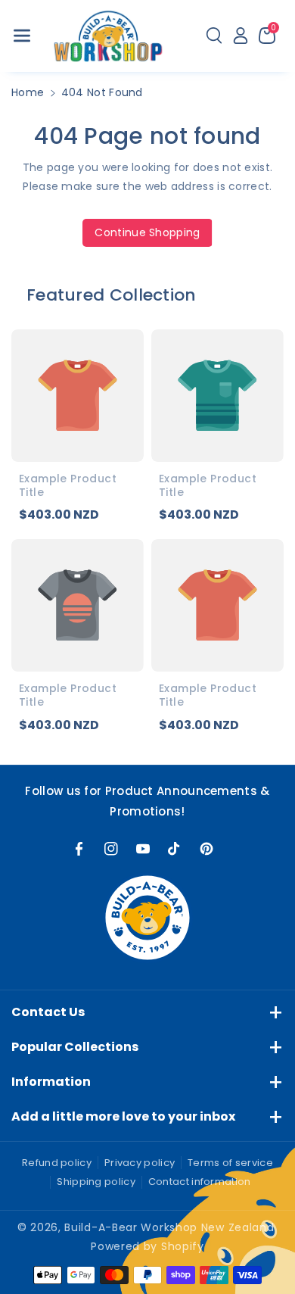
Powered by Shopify (147, 1246)
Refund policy (57, 1162)
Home (27, 92)
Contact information (199, 1181)
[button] (22, 35)
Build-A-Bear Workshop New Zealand (169, 1227)
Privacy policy (139, 1162)
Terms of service (230, 1162)
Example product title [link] (67, 485)
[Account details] (240, 35)
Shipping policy (96, 1181)
